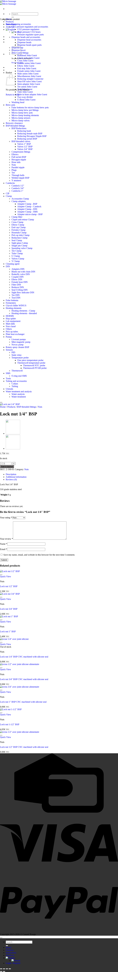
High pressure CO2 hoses (29, 32)
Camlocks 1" (17, 191)
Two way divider (25, 97)
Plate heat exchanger (15, 334)
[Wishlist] (1, 402)
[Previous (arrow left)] (1, 971)
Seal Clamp (17, 240)
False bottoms (12, 300)
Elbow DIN (17, 279)
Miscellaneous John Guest (29, 76)
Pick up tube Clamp (20, 235)
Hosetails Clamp (19, 232)
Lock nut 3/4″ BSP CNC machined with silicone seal (24, 679)
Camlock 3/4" (18, 188)
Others (9, 329)
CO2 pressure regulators (28, 29)
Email (3, 549)
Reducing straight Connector (30, 79)
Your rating (6, 517)
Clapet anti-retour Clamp (23, 219)
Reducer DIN (18, 287)
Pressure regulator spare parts (30, 34)
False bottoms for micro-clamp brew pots (30, 107)
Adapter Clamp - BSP (27, 204)
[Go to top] (1, 937)
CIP (7, 193)
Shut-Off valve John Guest (29, 81)
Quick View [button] (5, 576)
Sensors (9, 350)
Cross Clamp (17, 222)
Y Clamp (16, 261)
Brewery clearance (14, 123)
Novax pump (17, 344)
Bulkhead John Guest (27, 55)
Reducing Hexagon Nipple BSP (31, 136)
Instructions (11, 952)
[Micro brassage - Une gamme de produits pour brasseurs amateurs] (8, 2)
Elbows (15, 154)
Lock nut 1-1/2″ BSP (9, 724)
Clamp (9, 196)
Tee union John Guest (27, 86)
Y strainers (16, 180)
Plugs (14, 170)
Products (10, 21)
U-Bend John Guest (26, 99)
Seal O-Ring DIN (20, 290)
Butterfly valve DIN (21, 274)
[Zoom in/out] (1, 968)
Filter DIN (16, 284)
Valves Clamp (18, 258)
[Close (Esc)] (10, 968)
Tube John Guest (25, 92)
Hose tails (16, 162)
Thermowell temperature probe (31, 363)
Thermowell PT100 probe (35, 368)
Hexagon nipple (19, 159)
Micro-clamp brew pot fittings (25, 110)
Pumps (9, 337)
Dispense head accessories (29, 40)
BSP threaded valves (21, 141)
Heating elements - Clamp (23, 310)
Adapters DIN (18, 269)
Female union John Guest (28, 71)
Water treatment (19, 396)
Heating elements (13, 308)
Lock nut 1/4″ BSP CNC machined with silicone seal (24, 656)
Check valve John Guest (28, 58)
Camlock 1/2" (18, 185)
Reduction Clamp (19, 238)
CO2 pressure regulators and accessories (30, 26)
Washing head (18, 102)
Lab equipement (13, 321)
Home (3, 407)
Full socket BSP (19, 157)
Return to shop (12, 94)
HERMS (10, 316)
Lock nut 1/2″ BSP (8, 586)
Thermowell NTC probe (34, 365)
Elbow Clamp (18, 224)
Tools (8, 378)
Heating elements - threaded (24, 313)
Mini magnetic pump (21, 342)
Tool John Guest (24, 89)
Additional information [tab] (16, 477)
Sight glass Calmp (20, 243)
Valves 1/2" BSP (25, 146)
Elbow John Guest (25, 66)
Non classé (11, 326)
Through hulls (18, 175)
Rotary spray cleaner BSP (17, 347)
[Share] (7, 968)
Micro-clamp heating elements (25, 115)
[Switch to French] (16, 960)
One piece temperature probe (30, 360)
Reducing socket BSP (27, 139)
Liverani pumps (19, 339)
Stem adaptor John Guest (28, 84)
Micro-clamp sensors (21, 118)
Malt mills (10, 324)
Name (3, 544)
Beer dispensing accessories (18, 24)
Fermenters (11, 303)
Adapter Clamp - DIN (27, 209)
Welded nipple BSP (20, 178)
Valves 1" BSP (24, 144)
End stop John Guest (26, 68)
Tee (13, 172)
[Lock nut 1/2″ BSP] (13, 434)
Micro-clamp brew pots (22, 112)
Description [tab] (11, 474)
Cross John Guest (25, 60)
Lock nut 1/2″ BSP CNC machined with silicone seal (24, 747)
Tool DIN (16, 297)
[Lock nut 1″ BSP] (13, 449)
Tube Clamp (17, 253)
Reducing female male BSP (29, 133)
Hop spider (11, 318)
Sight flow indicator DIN (23, 292)
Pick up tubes (12, 331)
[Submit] (13, 17)
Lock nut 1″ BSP (8, 631)
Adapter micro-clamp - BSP (30, 214)
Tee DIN (16, 295)
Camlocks (10, 183)
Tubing (15, 386)
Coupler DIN (18, 277)
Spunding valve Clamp (22, 248)
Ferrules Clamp (18, 230)
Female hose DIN (20, 282)
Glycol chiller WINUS (16, 305)
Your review (6, 539)
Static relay (17, 355)
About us (10, 955)
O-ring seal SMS (19, 376)
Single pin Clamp (19, 245)
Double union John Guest (29, 63)
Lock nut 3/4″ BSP (8, 609)
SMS (8, 373)
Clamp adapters (19, 201)
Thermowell (17, 370)
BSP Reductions (19, 128)
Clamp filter (17, 217)
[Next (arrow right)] (4, 971)
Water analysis (18, 394)
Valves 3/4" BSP (25, 149)
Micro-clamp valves (20, 120)
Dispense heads (24, 42)
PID (13, 352)
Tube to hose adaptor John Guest (32, 94)
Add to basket (7, 467)
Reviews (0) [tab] (11, 479)
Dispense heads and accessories (26, 37)
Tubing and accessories (16, 381)
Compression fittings (21, 152)
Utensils (9, 389)
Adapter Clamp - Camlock (29, 206)
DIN (8, 266)
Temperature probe (20, 357)
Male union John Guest (27, 73)
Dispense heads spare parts (29, 45)
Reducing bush (24, 131)
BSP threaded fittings (15, 125)
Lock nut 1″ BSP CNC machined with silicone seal (23, 702)
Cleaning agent (12, 264)
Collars (15, 383)
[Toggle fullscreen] (4, 968)
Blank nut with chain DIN (23, 271)
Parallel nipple (18, 167)
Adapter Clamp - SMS (27, 211)
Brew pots (10, 105)
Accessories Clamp (20, 198)
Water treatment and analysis (19, 391)
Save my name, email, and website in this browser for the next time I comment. (39, 555)
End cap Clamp (19, 227)
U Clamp (16, 256)
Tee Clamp (16, 251)
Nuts (14, 165)
